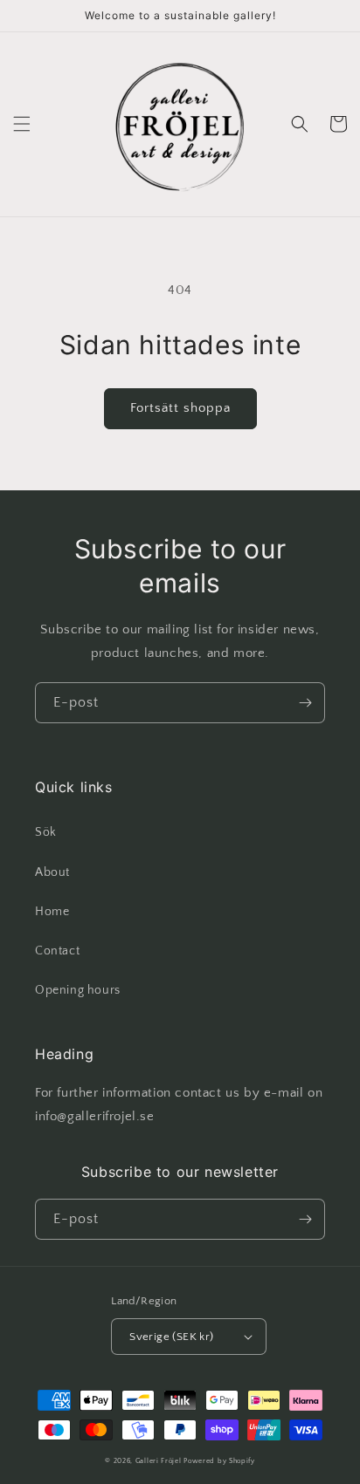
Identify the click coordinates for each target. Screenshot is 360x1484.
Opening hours (78, 990)
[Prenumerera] (305, 702)
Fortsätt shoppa (180, 407)
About (52, 872)
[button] (22, 124)
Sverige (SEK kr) (171, 1336)
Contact (57, 951)
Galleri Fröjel (158, 1461)
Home (52, 912)
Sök (46, 832)
